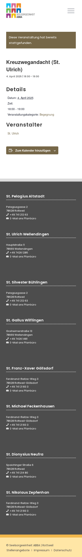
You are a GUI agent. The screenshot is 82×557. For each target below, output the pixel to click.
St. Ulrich (13, 133)
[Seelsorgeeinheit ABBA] (34, 11)
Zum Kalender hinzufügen (33, 150)
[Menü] (71, 11)
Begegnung (47, 114)
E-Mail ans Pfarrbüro (23, 218)
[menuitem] (71, 11)
